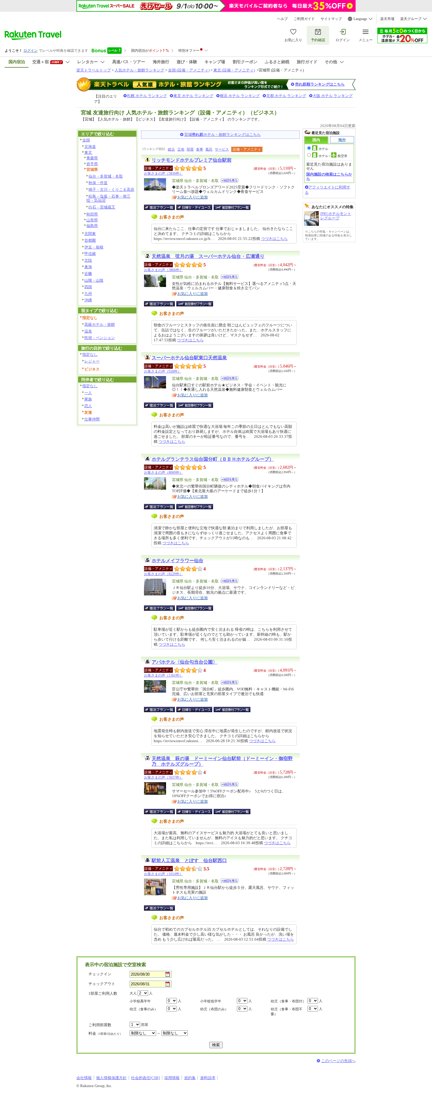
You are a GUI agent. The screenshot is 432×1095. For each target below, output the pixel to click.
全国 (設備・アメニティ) (189, 70)
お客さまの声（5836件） (163, 173)
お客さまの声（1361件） (163, 675)
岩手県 (92, 164)
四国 (88, 287)
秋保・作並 (98, 183)
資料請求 (207, 1078)
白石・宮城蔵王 (101, 207)
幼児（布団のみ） (214, 1009)
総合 (171, 149)
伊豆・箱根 (93, 247)
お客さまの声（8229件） (163, 574)
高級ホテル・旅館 (99, 324)
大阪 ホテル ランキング (333, 96)
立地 (180, 149)
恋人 (88, 406)
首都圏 (90, 240)
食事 (199, 149)
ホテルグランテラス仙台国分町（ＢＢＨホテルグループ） (213, 459)
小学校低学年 (210, 1001)
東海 (88, 267)
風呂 (208, 149)
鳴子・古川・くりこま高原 (111, 189)
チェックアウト (101, 984)
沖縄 (88, 300)
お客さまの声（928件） (162, 371)
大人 (133, 993)
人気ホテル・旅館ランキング (139, 70)
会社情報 (84, 1078)
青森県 (92, 158)
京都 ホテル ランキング (286, 96)
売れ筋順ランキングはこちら (320, 84)
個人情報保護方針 (111, 1078)
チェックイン (99, 974)
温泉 (88, 331)
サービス (222, 149)
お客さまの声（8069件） (163, 472)
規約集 (190, 1078)
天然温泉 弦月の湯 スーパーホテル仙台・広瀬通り (208, 256)
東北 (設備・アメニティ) (234, 70)
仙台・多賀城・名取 (105, 176)
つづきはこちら (274, 238)
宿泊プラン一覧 (162, 207)
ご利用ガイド (304, 19)
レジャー (92, 361)
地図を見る (229, 180)
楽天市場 (387, 19)
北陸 (88, 260)
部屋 (190, 149)
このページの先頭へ (338, 1061)
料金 (105, 1033)
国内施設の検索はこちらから (329, 176)
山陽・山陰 (93, 280)
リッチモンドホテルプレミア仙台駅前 (192, 160)
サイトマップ (331, 19)
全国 (86, 140)
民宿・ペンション (99, 337)
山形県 (92, 220)
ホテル (323, 149)
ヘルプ (282, 19)
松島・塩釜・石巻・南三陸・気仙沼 (108, 198)
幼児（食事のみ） (144, 1009)
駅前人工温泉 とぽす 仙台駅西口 (189, 860)
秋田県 (92, 214)
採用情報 (172, 1078)
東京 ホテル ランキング (193, 96)
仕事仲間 (92, 419)
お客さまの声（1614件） (163, 874)
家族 (88, 399)
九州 (88, 293)
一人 (88, 392)
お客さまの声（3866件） (163, 270)
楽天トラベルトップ (93, 70)
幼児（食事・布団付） (288, 1001)
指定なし (90, 354)
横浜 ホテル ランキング (240, 96)
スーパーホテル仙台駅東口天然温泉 (189, 357)
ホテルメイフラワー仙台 (177, 560)
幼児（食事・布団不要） (286, 1011)
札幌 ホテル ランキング (147, 96)
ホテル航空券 (333, 156)
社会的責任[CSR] (145, 1078)
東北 (88, 152)
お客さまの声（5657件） (163, 777)
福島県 (92, 225)
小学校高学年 (140, 1001)
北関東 (90, 233)
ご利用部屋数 (99, 1025)
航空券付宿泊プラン (232, 207)
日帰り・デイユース (194, 207)
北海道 (90, 146)
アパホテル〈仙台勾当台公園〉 (184, 662)
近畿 (88, 273)
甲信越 (90, 253)
